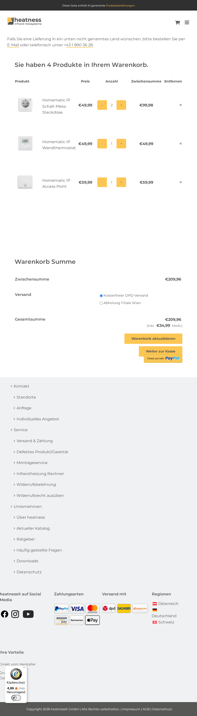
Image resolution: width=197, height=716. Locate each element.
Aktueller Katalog (33, 528)
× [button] (180, 104)
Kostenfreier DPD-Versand (126, 295)
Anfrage (24, 408)
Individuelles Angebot (38, 419)
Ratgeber (26, 539)
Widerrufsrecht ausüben (40, 495)
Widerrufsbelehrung (36, 484)
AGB (146, 709)
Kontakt (21, 386)
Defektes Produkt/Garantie (42, 452)
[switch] (16, 698)
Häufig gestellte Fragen (39, 550)
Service (21, 430)
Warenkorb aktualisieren (153, 338)
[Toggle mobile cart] (177, 22)
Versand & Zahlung (35, 441)
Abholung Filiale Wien (122, 303)
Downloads (27, 561)
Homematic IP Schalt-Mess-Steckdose (56, 106)
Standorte (26, 397)
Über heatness (31, 517)
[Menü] (24, 668)
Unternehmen (28, 506)
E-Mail (13, 45)
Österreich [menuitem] (168, 603)
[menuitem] (165, 603)
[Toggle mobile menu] (187, 22)
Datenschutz (29, 572)
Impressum (131, 709)
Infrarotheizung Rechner (40, 473)
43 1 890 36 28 (79, 45)
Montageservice (32, 462)
